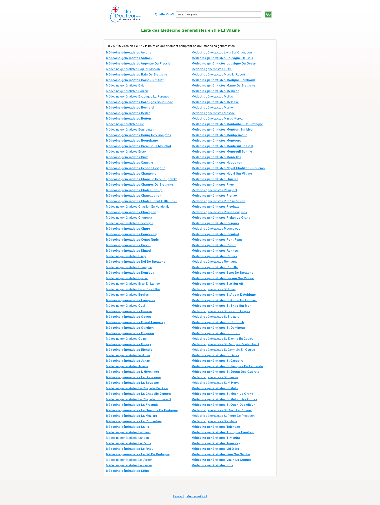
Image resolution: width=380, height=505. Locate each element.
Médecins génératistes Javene (127, 366)
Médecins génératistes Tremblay (216, 443)
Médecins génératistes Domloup (130, 272)
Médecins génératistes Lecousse (129, 465)
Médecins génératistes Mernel (213, 107)
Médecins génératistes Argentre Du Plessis (138, 63)
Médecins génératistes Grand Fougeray (135, 322)
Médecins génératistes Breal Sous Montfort (138, 146)
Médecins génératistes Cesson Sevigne (135, 168)
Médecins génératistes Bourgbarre (132, 140)
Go (268, 14)
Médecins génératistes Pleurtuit (215, 234)
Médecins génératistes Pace (213, 184)
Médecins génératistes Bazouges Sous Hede (139, 102)
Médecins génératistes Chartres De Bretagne (139, 184)
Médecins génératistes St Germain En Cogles (223, 349)
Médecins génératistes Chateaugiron (133, 195)
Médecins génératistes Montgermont (219, 135)
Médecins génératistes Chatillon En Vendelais (137, 206)
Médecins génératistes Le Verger (129, 459)
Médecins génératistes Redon (214, 245)
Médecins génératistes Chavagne (131, 212)
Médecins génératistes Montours (216, 140)
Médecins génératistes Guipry (128, 344)
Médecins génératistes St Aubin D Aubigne (224, 294)
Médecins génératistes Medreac (215, 91)
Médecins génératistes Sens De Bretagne (222, 272)
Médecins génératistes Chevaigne (129, 223)
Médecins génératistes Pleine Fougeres (219, 212)
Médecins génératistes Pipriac (214, 195)
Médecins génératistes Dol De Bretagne (135, 261)
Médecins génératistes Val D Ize (215, 448)
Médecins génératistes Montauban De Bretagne (227, 124)
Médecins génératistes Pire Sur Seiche (218, 201)
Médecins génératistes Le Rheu (129, 448)
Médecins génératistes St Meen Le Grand (222, 393)
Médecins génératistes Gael (125, 305)
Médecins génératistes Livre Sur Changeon (222, 52)
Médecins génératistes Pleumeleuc (216, 228)
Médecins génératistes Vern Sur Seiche (221, 454)
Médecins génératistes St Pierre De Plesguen (223, 415)
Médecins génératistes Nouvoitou (217, 162)
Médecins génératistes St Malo (215, 388)
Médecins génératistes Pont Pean (217, 239)
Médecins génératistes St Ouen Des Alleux (223, 404)
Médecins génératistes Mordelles (216, 157)
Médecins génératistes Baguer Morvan (133, 69)
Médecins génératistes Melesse (215, 102)
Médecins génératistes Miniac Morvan (218, 118)
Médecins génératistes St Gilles (215, 355)
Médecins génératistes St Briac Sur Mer (221, 305)
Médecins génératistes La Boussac (132, 382)
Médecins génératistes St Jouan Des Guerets (225, 371)
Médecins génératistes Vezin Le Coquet (221, 459)
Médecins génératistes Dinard (128, 250)
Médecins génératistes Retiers (214, 256)
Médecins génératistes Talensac (216, 426)
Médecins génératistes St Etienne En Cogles (222, 338)
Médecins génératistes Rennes (215, 250)
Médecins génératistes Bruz (127, 157)
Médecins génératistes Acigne (128, 52)
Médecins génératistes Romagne (215, 261)
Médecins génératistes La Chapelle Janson (138, 393)
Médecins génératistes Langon (127, 437)
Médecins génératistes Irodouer (128, 355)
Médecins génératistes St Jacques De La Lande (227, 366)
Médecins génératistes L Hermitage (132, 371)
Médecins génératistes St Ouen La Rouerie (222, 410)
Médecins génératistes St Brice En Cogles (221, 311)
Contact (178, 496)
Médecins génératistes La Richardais (134, 421)
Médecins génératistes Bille (125, 124)
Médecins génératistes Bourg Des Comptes (138, 135)
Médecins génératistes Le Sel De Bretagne (138, 454)
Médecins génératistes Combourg (131, 234)
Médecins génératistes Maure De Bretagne (223, 85)
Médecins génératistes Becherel (130, 107)
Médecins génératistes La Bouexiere (133, 377)
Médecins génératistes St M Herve (215, 382)
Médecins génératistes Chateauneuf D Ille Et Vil (141, 201)
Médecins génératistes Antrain (129, 58)
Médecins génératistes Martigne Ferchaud (223, 80)
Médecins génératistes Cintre (128, 228)
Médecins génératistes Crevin (128, 245)
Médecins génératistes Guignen (130, 333)
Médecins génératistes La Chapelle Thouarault (138, 399)
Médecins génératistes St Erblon (216, 333)
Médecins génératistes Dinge (126, 256)
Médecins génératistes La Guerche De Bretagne (142, 410)
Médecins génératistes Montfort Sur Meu (222, 129)
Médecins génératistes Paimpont (214, 190)
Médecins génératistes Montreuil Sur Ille (222, 151)
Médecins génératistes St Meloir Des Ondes (224, 399)
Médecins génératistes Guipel (126, 338)
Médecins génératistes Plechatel (216, 206)
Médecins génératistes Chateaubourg (134, 190)
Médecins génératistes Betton (128, 118)
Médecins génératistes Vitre (212, 465)
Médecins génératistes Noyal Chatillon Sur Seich (228, 168)
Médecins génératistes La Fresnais (132, 404)
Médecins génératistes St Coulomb (218, 322)
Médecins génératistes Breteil (126, 151)
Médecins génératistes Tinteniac (216, 437)
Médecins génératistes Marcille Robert (218, 74)
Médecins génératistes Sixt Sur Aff (217, 283)
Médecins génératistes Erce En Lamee (133, 283)
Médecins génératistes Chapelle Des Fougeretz (141, 179)
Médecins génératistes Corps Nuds (132, 239)
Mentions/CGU (196, 496)
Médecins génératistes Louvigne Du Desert (224, 63)
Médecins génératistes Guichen (130, 327)
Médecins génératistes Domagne (129, 267)
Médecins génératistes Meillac (213, 96)
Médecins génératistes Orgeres (215, 179)
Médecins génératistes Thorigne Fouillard (223, 432)
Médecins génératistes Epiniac (127, 278)
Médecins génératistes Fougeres (130, 300)
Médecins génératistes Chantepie (131, 173)
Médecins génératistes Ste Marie (214, 421)
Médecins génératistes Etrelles (127, 294)
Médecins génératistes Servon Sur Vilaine (223, 278)
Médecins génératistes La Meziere (131, 415)
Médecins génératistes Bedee (128, 113)
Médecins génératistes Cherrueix (129, 217)
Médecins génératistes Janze (128, 360)
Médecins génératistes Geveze (129, 311)
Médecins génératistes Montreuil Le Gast (222, 146)
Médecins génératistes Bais (125, 85)
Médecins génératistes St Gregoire (217, 360)
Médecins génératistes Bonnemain (130, 129)
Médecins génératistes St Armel (214, 289)
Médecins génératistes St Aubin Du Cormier (224, 300)
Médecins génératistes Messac (213, 113)
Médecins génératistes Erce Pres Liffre (133, 289)
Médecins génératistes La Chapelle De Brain (137, 388)
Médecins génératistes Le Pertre (128, 443)
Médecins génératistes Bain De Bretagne (136, 74)
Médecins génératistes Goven (128, 316)
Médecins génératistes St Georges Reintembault (225, 344)
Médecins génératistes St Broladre (215, 316)
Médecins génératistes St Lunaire (215, 377)
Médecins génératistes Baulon (127, 91)
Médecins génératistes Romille (215, 267)
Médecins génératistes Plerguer (215, 223)
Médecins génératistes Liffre (127, 470)
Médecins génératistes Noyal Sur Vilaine (222, 173)
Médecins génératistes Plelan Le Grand (221, 217)
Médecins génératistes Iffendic (129, 349)
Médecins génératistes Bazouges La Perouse (137, 96)
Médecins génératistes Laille (127, 426)
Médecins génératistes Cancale (129, 162)
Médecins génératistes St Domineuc (219, 327)
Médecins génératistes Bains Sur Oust (135, 80)
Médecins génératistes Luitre (212, 69)
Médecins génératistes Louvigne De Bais (222, 58)
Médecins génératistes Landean (128, 432)
